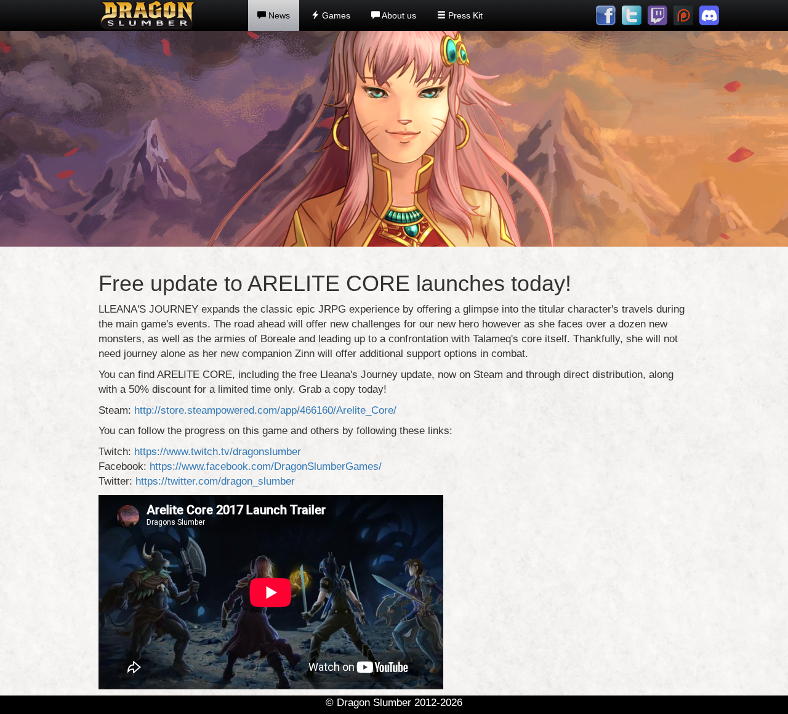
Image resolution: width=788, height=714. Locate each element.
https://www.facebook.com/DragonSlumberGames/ (266, 466)
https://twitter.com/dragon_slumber (215, 481)
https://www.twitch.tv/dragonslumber (217, 452)
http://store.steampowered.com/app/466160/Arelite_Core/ (265, 410)
